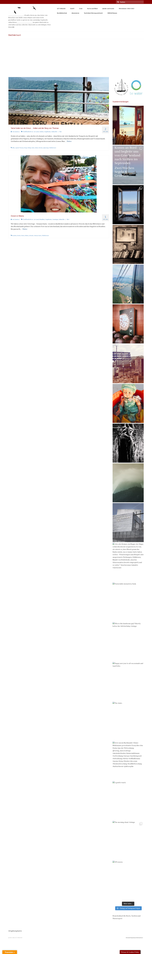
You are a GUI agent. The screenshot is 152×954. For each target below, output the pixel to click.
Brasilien (42, 219)
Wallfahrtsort (52, 148)
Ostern (22, 235)
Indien (42, 131)
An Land (36, 131)
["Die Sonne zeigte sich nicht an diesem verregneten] (128, 482)
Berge (25, 148)
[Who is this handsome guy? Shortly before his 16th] (128, 641)
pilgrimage (46, 148)
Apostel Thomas (19, 148)
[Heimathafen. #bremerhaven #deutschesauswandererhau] (128, 522)
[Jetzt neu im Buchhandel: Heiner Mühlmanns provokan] (128, 760)
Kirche (18, 235)
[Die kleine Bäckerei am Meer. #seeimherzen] (128, 125)
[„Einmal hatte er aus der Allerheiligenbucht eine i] (128, 403)
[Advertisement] (76, 59)
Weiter (69, 141)
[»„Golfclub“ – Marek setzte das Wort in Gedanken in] (128, 363)
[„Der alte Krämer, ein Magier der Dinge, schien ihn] (128, 562)
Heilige (29, 148)
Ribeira (27, 235)
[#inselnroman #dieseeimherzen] (128, 204)
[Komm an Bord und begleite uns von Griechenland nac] (128, 164)
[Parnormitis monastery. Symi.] (128, 601)
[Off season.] (128, 880)
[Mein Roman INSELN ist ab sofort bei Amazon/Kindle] (128, 323)
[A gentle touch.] (128, 800)
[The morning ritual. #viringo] (128, 840)
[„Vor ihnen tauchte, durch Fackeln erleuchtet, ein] (128, 443)
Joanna (17, 131)
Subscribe (54, 131)
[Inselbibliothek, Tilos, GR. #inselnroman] (128, 244)
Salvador (31, 235)
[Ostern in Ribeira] (59, 183)
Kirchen (41, 148)
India (33, 148)
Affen (13, 148)
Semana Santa (37, 235)
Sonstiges (55, 219)
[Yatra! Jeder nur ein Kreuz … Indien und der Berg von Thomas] (58, 100)
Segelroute (47, 131)
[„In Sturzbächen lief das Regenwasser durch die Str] (128, 284)
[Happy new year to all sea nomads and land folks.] (128, 681)
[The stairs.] (128, 721)
